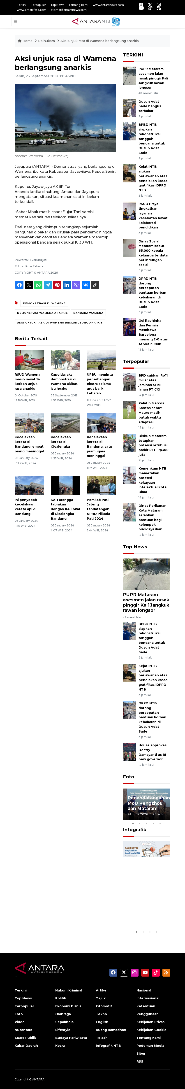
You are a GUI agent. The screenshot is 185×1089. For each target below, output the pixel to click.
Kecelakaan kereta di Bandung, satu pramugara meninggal (99, 446)
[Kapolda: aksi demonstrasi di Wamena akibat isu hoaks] (65, 360)
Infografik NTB (108, 1046)
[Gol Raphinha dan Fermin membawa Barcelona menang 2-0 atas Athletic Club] (129, 327)
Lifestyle (62, 1030)
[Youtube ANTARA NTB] (141, 8)
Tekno (101, 1014)
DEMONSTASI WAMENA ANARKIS (42, 312)
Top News (57, 5)
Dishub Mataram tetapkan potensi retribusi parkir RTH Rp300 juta (154, 445)
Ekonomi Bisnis (68, 1006)
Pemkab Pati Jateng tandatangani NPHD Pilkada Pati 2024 (98, 509)
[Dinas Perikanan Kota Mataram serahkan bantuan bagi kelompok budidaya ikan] (129, 512)
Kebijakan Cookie (151, 1030)
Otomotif (104, 1006)
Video (20, 1022)
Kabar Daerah (26, 1046)
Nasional (143, 990)
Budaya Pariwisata (71, 1038)
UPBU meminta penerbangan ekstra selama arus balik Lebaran (100, 383)
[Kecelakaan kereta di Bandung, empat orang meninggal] (29, 422)
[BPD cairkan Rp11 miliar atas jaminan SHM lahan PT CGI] (129, 382)
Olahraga (63, 1014)
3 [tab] (146, 823)
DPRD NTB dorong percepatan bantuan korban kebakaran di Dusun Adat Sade (152, 293)
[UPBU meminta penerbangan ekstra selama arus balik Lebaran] (101, 360)
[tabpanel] (146, 804)
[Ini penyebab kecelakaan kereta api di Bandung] (29, 485)
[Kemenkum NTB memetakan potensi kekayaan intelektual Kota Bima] (129, 475)
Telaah (102, 1038)
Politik (60, 998)
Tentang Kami (78, 5)
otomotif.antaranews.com (69, 10)
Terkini (21, 5)
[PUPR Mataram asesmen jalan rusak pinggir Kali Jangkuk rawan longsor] (129, 75)
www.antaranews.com (108, 5)
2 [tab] (140, 823)
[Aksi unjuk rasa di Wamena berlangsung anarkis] (146, 574)
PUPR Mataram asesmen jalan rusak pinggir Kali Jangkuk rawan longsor (153, 78)
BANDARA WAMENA (88, 312)
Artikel (101, 990)
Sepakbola (64, 1022)
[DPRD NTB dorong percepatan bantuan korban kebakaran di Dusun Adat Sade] (129, 285)
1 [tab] (133, 823)
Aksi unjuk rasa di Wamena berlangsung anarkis (99, 41)
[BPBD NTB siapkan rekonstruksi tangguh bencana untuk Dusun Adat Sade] (129, 131)
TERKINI (133, 55)
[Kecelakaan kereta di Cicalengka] (65, 422)
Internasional (147, 998)
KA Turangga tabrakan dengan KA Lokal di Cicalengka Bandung (65, 509)
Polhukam (46, 41)
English (102, 1022)
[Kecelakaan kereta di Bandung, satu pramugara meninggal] (101, 422)
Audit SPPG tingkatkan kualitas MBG (142, 914)
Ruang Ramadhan (111, 1030)
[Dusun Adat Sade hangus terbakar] (129, 108)
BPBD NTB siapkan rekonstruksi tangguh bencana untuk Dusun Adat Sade (152, 139)
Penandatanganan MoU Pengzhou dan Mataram (148, 803)
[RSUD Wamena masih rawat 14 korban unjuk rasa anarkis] (29, 360)
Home (27, 41)
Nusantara (23, 1030)
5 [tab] (160, 823)
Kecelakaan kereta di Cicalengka (61, 442)
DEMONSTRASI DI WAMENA (44, 303)
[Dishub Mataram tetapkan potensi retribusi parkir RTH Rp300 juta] (129, 442)
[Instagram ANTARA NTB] (159, 5)
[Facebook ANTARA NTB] (141, 5)
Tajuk (101, 998)
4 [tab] (153, 823)
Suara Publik (25, 1038)
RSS (139, 1061)
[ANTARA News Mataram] (97, 21)
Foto (128, 777)
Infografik (134, 829)
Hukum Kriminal (68, 990)
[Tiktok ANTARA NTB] (150, 8)
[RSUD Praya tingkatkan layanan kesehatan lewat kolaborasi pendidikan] (129, 210)
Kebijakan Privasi (150, 1022)
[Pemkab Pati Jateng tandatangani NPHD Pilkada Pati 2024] (101, 485)
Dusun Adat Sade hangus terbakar (150, 106)
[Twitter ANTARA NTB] (150, 5)
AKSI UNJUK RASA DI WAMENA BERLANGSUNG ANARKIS (60, 322)
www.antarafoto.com (31, 10)
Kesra (60, 1046)
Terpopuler (38, 5)
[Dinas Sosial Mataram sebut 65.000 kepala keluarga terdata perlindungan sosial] (129, 248)
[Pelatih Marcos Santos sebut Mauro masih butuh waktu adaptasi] (129, 410)
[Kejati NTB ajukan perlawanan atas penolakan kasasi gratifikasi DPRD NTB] (129, 173)
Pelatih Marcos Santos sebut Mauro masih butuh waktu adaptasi (151, 412)
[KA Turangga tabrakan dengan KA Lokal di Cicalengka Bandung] (65, 485)
